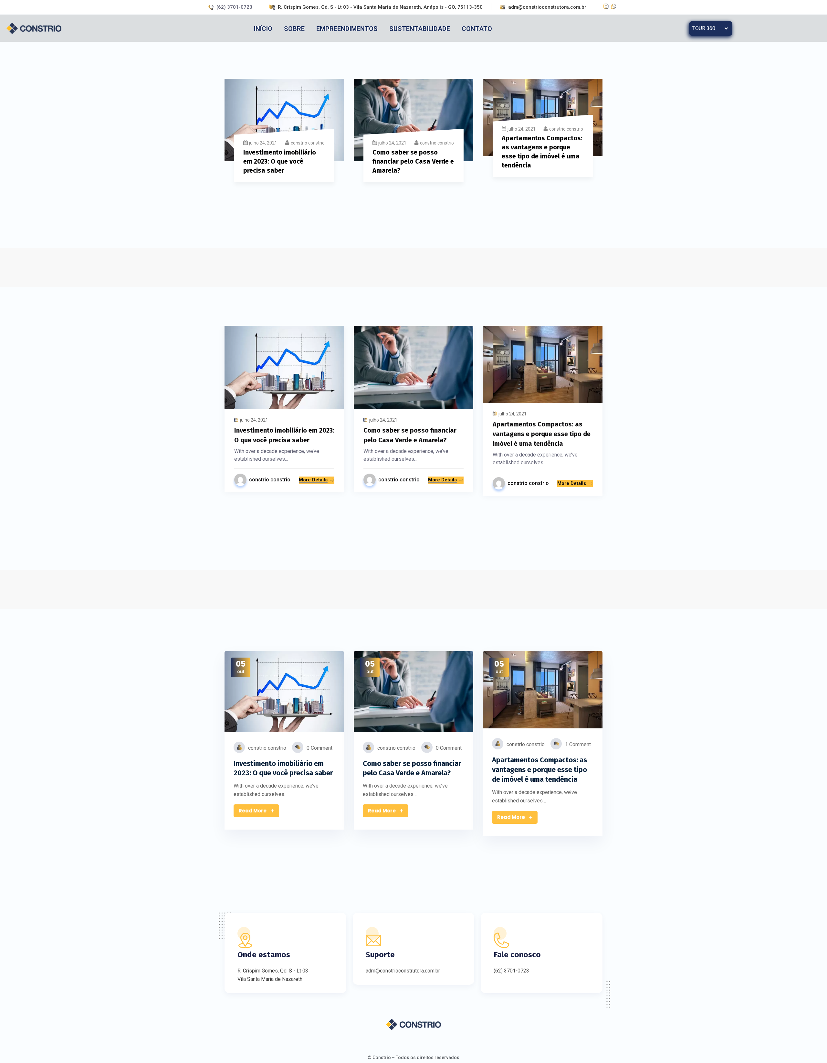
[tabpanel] (284, 134)
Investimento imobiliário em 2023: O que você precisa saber (279, 161)
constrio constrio (308, 142)
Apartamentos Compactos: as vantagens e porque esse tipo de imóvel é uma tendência (542, 433)
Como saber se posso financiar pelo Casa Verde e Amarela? (413, 161)
